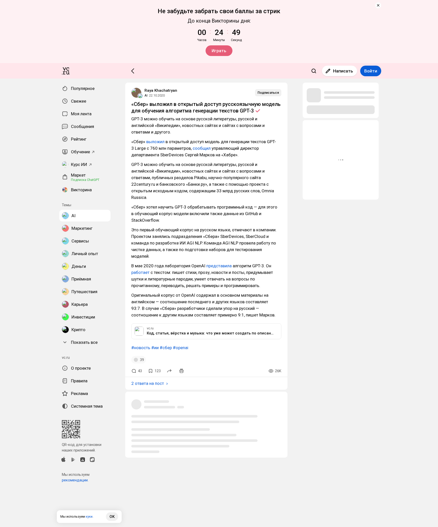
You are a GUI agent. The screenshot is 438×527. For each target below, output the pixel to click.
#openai (180, 347)
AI (146, 95)
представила (219, 265)
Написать (343, 70)
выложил (155, 141)
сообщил (202, 148)
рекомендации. (75, 480)
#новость (140, 347)
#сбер (166, 347)
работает (140, 272)
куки (89, 516)
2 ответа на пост (147, 383)
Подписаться (268, 93)
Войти (370, 70)
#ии (155, 347)
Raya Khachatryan (160, 90)
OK (112, 516)
